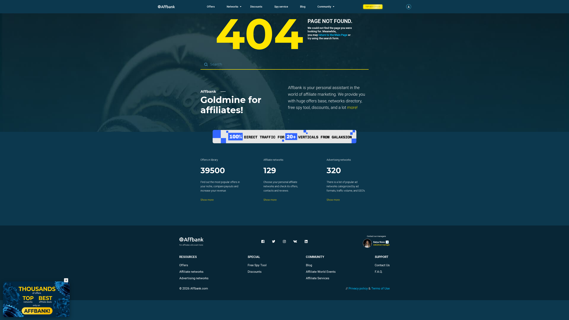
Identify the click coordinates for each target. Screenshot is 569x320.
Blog (302, 6)
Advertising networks (193, 278)
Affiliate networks (191, 271)
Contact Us (382, 265)
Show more (207, 199)
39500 (212, 171)
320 (334, 171)
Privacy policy (358, 288)
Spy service (281, 6)
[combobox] (284, 64)
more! (352, 107)
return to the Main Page (332, 34)
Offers (211, 6)
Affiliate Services (317, 278)
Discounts (256, 6)
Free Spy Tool (257, 265)
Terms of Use (380, 288)
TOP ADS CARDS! (372, 6)
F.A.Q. (379, 271)
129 (269, 171)
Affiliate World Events (321, 271)
